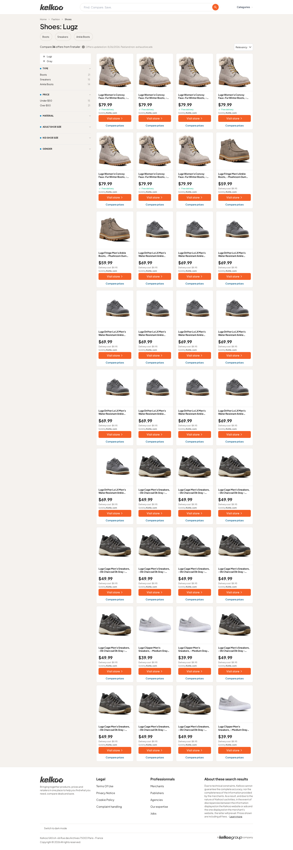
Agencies (156, 800)
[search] (215, 7)
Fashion (56, 19)
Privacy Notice (105, 793)
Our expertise (159, 806)
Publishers (157, 793)
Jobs (153, 813)
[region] (146, 37)
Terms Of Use (104, 786)
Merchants (157, 786)
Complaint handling (109, 806)
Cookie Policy (105, 800)
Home (43, 19)
